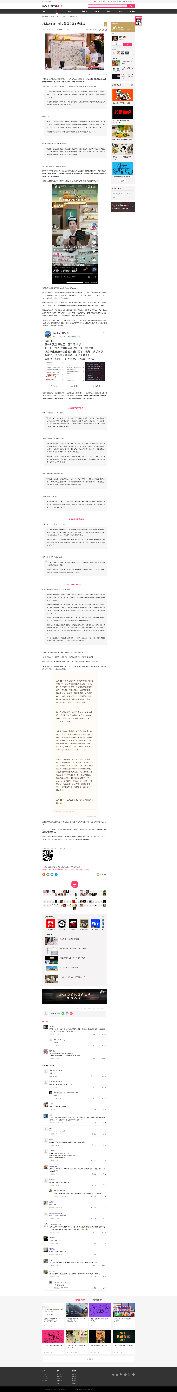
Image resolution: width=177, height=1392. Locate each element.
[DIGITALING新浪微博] (125, 1374)
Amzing (51, 1026)
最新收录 (45, 16)
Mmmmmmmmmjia (55, 1213)
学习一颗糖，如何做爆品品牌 (122, 140)
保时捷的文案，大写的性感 (69, 967)
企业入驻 (59, 1374)
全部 (102, 916)
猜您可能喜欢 (116, 188)
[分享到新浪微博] (103, 30)
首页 (43, 11)
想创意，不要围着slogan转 (53, 1345)
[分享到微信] (100, 30)
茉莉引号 (52, 1202)
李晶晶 (51, 1139)
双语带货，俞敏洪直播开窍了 (69, 939)
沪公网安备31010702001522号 (79, 1389)
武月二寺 (52, 1271)
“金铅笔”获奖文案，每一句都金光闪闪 (72, 958)
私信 (127, 44)
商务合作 (59, 1378)
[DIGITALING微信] (121, 1374)
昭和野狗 (52, 1249)
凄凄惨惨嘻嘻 (53, 1166)
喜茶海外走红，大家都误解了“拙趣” (122, 158)
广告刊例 (59, 1381)
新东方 (115, 193)
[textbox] (104, 6)
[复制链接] (56, 874)
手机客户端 (45, 1378)
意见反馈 (74, 1376)
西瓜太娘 (52, 1051)
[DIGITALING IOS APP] (117, 1374)
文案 (114, 197)
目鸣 (50, 1115)
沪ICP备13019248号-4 (64, 1389)
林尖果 (51, 1104)
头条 (52, 16)
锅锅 (55, 1040)
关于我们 (44, 1374)
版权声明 (74, 1381)
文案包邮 (56, 1093)
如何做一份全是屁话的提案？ (122, 176)
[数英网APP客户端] (138, 20)
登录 (43, 1)
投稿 (58, 1383)
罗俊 (50, 1260)
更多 (132, 85)
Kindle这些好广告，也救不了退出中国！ (73, 977)
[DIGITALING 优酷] (133, 1374)
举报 (87, 30)
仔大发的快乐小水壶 (55, 1224)
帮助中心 (74, 1374)
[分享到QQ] (106, 30)
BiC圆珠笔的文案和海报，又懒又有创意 (73, 948)
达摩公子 (52, 1179)
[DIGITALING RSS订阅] (129, 1375)
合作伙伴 (44, 1376)
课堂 (120, 11)
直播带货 (121, 193)
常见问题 (115, 1)
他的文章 (114, 58)
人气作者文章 (72, 16)
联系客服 (74, 1383)
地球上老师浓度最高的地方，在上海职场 (122, 121)
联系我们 (59, 1376)
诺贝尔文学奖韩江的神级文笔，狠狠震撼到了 (127, 76)
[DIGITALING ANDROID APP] (113, 1374)
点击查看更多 (88, 1359)
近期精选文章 (116, 85)
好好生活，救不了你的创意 (121, 103)
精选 (64, 16)
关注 (117, 44)
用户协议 (74, 1378)
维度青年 (52, 1238)
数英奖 (132, 11)
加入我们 (44, 1381)
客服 (120, 1)
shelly (56, 1282)
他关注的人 (115, 49)
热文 (58, 16)
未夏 (55, 1190)
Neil (50, 1128)
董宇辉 (129, 193)
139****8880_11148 (55, 1070)
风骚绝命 (52, 1150)
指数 (108, 11)
